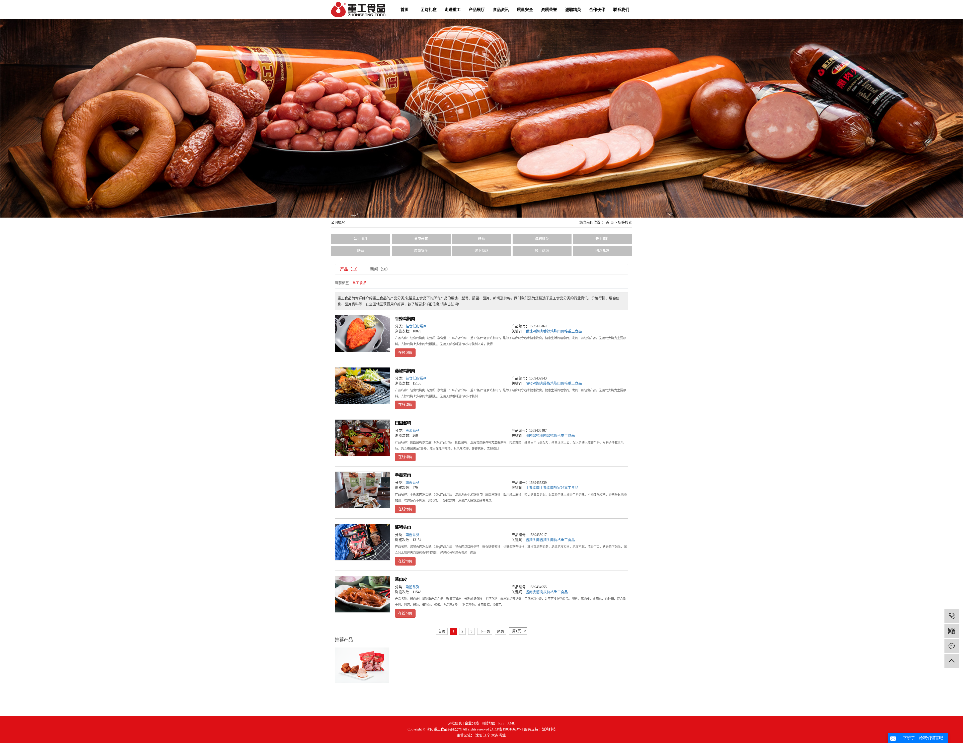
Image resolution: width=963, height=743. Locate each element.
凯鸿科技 (549, 729)
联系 (481, 238)
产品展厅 (477, 10)
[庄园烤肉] (362, 665)
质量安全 (525, 10)
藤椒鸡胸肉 (405, 371)
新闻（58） (380, 269)
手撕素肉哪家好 (552, 488)
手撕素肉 (403, 475)
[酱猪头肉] (362, 542)
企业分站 (472, 723)
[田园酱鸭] (362, 437)
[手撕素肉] (362, 490)
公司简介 (361, 238)
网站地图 (489, 723)
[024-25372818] (951, 616)
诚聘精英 (573, 10)
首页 (404, 10)
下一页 (484, 631)
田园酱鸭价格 (550, 435)
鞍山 (502, 735)
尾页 (500, 631)
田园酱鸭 (403, 423)
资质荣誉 (549, 10)
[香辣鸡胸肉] (362, 333)
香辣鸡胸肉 (405, 319)
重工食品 (575, 331)
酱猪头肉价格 (550, 540)
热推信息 (455, 723)
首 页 (610, 222)
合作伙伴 (597, 10)
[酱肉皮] (362, 594)
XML (511, 723)
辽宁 (486, 735)
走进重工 (453, 10)
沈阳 (478, 735)
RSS (501, 723)
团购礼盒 (429, 10)
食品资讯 (501, 10)
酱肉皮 (401, 579)
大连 (494, 735)
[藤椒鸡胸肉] (362, 385)
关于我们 (602, 238)
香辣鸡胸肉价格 (555, 331)
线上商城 (542, 250)
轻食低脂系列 (416, 326)
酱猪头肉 (403, 527)
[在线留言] (951, 646)
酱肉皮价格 (545, 592)
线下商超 (481, 250)
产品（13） (350, 269)
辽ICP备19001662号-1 (506, 729)
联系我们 (621, 10)
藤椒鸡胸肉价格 (555, 383)
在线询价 (405, 352)
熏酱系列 (413, 430)
